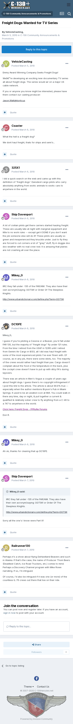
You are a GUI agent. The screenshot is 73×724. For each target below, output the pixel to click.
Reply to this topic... (20, 626)
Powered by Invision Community (36, 719)
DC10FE (17, 324)
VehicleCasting (14, 32)
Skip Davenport (22, 214)
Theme (28, 686)
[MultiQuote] (5, 112)
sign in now (9, 612)
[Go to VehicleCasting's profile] (6, 63)
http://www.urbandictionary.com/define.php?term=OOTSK (33, 299)
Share (37, 644)
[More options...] (66, 64)
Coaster (17, 125)
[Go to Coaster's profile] (6, 127)
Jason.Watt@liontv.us (14, 100)
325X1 (16, 167)
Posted (23, 65)
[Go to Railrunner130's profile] (6, 547)
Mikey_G (17, 275)
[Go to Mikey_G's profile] (6, 277)
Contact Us (43, 686)
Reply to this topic (36, 49)
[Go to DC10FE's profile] (6, 326)
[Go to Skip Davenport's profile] (6, 216)
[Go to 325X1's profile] (6, 169)
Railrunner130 (21, 545)
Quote (13, 112)
